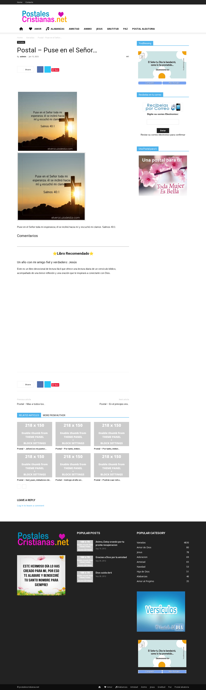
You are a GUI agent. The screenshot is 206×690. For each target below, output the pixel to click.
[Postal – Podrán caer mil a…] (111, 465)
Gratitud (113, 28)
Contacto (29, 2)
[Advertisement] (73, 83)
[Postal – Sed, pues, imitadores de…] (34, 465)
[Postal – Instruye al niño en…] (73, 465)
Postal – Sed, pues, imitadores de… (34, 480)
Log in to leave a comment (30, 505)
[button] (185, 29)
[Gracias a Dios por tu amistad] (85, 561)
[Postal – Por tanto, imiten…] (73, 434)
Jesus (99, 28)
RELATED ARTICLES (29, 415)
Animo (88, 28)
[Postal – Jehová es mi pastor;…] (34, 434)
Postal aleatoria (143, 28)
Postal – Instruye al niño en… (69, 480)
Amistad (74, 28)
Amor (37, 28)
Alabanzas (57, 28)
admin (23, 56)
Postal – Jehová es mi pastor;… (32, 449)
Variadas (30, 37)
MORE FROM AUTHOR (54, 415)
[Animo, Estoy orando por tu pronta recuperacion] (85, 545)
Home (19, 2)
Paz (125, 28)
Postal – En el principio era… (114, 404)
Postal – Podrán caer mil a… (107, 480)
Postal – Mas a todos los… (31, 404)
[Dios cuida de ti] (85, 576)
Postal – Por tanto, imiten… (68, 449)
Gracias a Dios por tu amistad (111, 557)
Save (57, 70)
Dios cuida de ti (104, 572)
